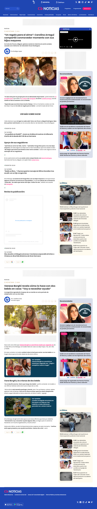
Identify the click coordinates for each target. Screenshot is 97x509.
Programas (68, 8)
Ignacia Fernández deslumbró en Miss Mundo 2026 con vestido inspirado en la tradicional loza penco (82, 226)
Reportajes (22, 15)
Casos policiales (49, 15)
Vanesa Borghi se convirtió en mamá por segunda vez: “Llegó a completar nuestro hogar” (43, 363)
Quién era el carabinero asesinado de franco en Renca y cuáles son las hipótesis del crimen (75, 127)
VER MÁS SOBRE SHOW (30, 114)
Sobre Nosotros (8, 494)
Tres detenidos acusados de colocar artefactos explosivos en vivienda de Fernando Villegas (81, 216)
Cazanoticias (31, 15)
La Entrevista (82, 15)
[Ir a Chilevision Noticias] (48, 491)
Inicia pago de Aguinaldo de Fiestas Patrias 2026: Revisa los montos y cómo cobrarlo (74, 154)
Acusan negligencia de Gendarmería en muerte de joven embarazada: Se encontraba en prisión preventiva (75, 99)
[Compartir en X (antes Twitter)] (49, 53)
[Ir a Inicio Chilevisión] (60, 2)
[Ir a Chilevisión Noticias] (48, 8)
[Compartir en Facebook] (43, 53)
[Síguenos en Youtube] (89, 2)
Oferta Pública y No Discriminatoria (56, 494)
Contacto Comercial (20, 494)
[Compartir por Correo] (55, 53)
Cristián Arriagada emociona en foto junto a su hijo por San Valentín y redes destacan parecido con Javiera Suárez (43, 403)
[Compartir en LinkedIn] (52, 53)
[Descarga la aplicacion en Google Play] (8, 504)
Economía (40, 15)
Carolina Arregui (46, 98)
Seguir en (8, 262)
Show (64, 15)
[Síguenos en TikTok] (85, 2)
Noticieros (91, 15)
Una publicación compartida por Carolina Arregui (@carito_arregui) (23, 241)
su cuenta (24, 98)
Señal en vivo (87, 8)
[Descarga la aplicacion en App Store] (18, 504)
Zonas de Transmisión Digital (36, 494)
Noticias (6, 28)
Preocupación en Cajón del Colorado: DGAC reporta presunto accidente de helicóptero (82, 248)
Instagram (32, 98)
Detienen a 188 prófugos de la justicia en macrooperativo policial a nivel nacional (74, 208)
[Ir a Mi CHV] (34, 2)
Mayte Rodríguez (46, 158)
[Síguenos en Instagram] (82, 2)
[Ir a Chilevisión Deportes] (45, 2)
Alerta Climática (72, 15)
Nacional (5, 15)
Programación (77, 8)
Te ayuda (58, 15)
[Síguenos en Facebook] (79, 2)
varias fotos (35, 160)
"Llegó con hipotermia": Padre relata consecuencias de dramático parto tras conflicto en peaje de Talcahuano (81, 238)
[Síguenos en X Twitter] (76, 2)
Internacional (14, 15)
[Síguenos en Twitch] (92, 2)
